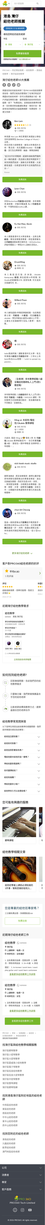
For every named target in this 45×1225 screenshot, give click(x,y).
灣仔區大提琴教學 (11, 1059)
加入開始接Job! (25, 59)
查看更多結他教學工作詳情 (22, 974)
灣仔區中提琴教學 (11, 1079)
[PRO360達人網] (15, 1211)
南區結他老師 (8, 1113)
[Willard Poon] (7, 303)
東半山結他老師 (10, 1121)
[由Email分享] (9, 85)
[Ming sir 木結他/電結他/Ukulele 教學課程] (7, 423)
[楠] (7, 344)
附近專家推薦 (18, 70)
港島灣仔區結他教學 (10, 1038)
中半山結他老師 (10, 1117)
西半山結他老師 (10, 1125)
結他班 (31, 1033)
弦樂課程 (22, 1033)
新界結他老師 (8, 1148)
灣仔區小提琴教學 (11, 1055)
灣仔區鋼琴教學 (10, 1051)
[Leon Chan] (7, 192)
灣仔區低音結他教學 (12, 1071)
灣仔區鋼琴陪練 (10, 1087)
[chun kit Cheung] (7, 513)
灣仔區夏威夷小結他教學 (14, 1063)
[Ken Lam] (7, 124)
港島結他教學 (21, 1036)
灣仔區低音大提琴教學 (13, 1075)
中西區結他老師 (10, 1105)
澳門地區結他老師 (11, 1152)
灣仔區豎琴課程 (10, 1083)
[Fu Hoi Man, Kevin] (7, 227)
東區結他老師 (8, 1109)
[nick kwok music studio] (7, 467)
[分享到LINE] (19, 85)
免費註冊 (22, 921)
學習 (13, 1033)
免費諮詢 (22, 180)
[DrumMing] (7, 265)
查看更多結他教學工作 (22, 1021)
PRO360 (6, 70)
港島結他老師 (8, 1140)
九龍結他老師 (8, 1144)
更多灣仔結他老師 (21, 553)
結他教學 (30, 70)
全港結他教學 (7, 1036)
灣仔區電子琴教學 (11, 1067)
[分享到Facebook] (4, 85)
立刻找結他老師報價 (22, 660)
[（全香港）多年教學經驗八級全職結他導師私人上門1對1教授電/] (7, 382)
